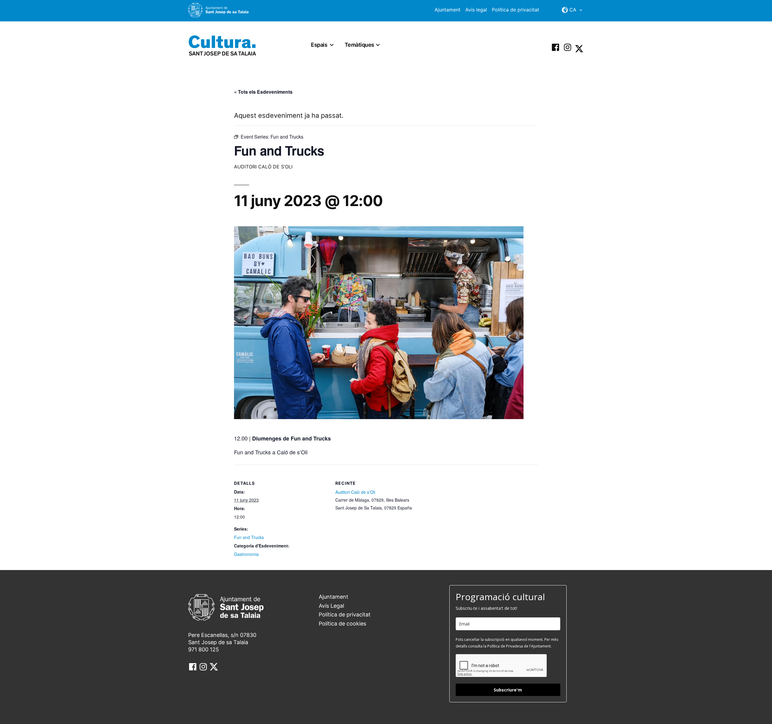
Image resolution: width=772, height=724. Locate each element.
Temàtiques (359, 45)
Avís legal (476, 10)
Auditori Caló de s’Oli (355, 492)
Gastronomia (246, 554)
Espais (319, 45)
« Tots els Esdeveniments (263, 91)
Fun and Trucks (249, 537)
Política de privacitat (515, 10)
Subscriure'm (508, 690)
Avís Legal (331, 606)
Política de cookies (342, 623)
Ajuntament (447, 10)
